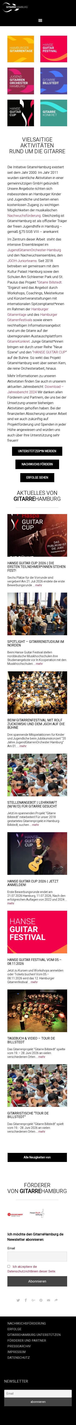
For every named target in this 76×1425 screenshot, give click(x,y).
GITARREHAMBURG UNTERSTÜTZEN (34, 1335)
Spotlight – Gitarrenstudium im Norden (35, 643)
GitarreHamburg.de (22, 1412)
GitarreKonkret (18, 341)
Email (11, 1248)
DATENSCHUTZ (18, 1357)
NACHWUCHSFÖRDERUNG (26, 1323)
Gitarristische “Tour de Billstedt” (28, 1115)
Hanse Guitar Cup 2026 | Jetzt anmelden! (32, 883)
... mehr (37, 585)
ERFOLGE (14, 1329)
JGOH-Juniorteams (22, 260)
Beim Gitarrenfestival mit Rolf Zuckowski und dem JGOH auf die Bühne (36, 724)
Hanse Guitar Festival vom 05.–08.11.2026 (34, 961)
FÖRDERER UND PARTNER (26, 1340)
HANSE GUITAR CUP (49, 352)
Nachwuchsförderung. (24, 215)
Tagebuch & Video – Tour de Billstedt (31, 1040)
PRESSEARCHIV (19, 1346)
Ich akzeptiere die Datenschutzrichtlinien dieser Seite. (31, 1269)
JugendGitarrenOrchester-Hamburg (34, 250)
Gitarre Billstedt (50, 282)
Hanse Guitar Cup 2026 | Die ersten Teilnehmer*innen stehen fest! (36, 567)
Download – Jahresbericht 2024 (35, 389)
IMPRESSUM (16, 1352)
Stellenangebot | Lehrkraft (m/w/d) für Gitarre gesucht (32, 804)
